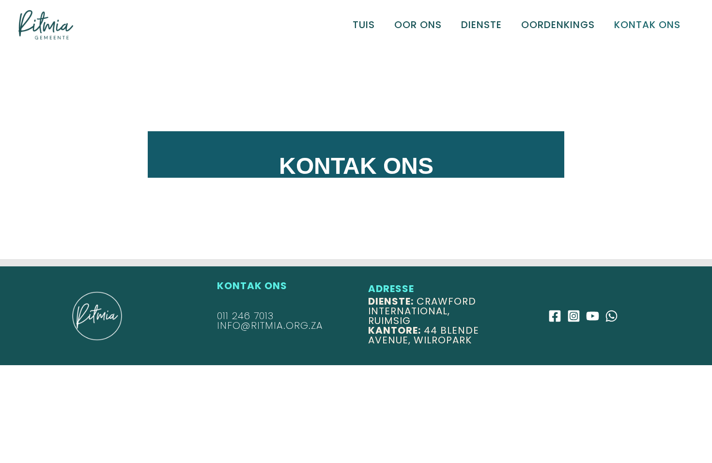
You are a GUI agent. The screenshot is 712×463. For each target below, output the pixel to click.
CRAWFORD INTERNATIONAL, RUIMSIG (422, 310)
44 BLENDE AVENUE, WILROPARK (423, 335)
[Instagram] (573, 316)
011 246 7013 (245, 316)
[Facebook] (554, 316)
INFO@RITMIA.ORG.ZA (270, 325)
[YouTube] (592, 316)
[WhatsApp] (611, 316)
